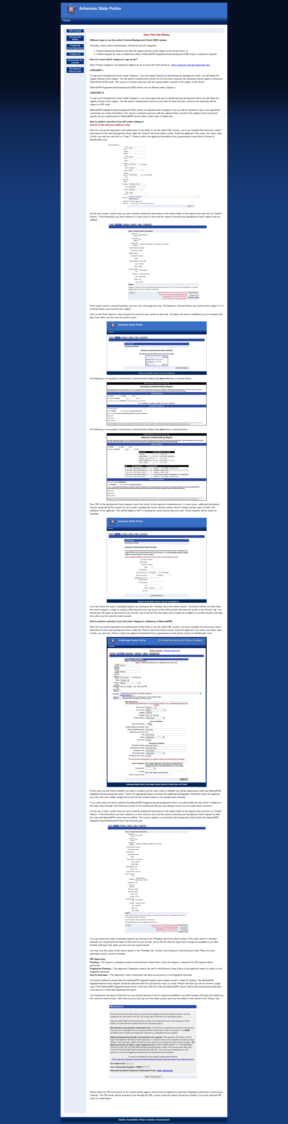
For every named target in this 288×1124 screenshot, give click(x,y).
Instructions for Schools (75, 61)
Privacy (143, 1119)
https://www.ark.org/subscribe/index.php (190, 65)
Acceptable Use (163, 1119)
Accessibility (132, 1119)
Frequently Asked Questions (75, 46)
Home (66, 20)
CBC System (75, 31)
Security (150, 1119)
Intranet (121, 1119)
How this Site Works (75, 38)
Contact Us (75, 54)
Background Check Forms (75, 70)
